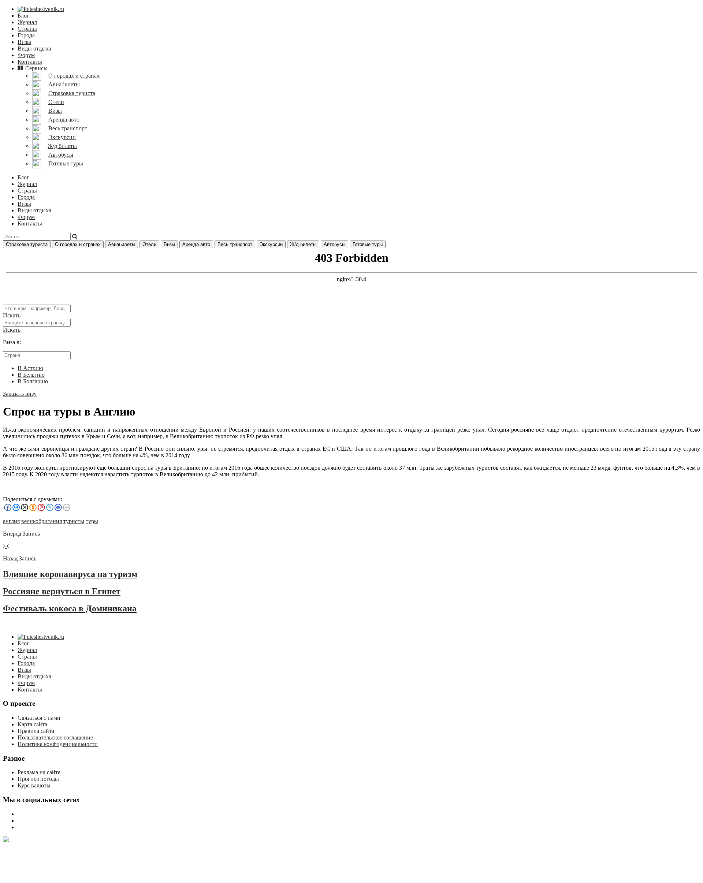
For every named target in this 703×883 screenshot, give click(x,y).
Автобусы (334, 244)
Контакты (30, 62)
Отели (149, 244)
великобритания (41, 521)
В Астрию (30, 368)
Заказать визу (20, 394)
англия (11, 521)
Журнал (27, 22)
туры (92, 521)
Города (26, 35)
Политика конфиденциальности (58, 744)
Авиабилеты (121, 244)
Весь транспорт (234, 244)
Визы (24, 42)
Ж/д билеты (303, 244)
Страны (27, 29)
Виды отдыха (34, 48)
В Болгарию (33, 381)
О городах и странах (78, 244)
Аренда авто (196, 244)
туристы (73, 521)
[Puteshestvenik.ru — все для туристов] (41, 9)
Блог (23, 15)
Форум (26, 55)
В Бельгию (31, 375)
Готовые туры (368, 244)
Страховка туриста (27, 244)
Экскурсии (271, 244)
